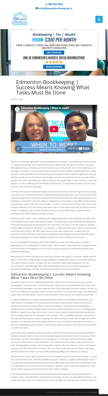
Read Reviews (54, 66)
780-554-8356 (55, 4)
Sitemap (93, 392)
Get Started (54, 52)
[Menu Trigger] (99, 19)
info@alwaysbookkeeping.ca (55, 8)
